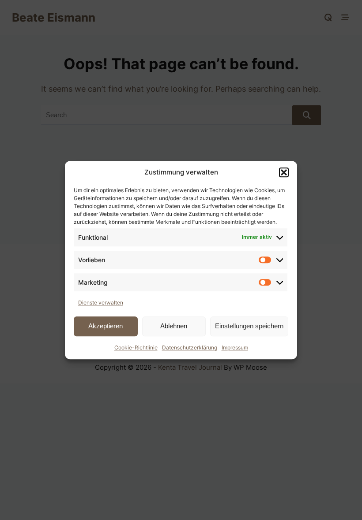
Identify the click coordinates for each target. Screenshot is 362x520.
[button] (283, 172)
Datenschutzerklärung (189, 347)
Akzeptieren (105, 326)
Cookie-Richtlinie (136, 347)
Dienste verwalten (100, 302)
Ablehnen (173, 326)
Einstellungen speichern (249, 326)
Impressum (235, 347)
